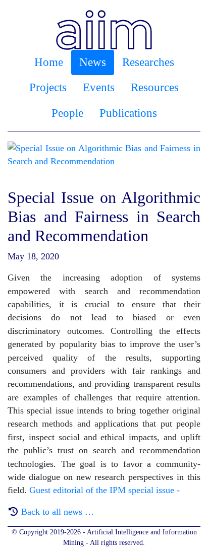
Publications (128, 113)
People (67, 113)
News (92, 62)
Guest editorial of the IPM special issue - (104, 490)
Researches (148, 62)
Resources (155, 87)
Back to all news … (57, 512)
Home (48, 62)
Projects (48, 87)
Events (99, 87)
